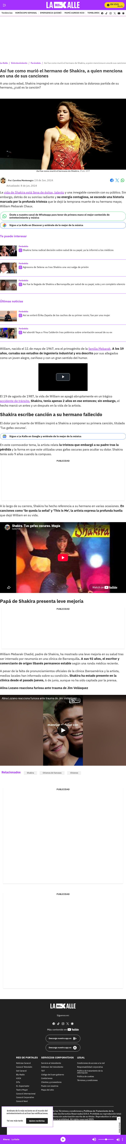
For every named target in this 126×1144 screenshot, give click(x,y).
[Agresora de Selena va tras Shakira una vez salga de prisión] (8, 268)
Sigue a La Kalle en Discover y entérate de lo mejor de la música (46, 225)
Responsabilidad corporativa (90, 1067)
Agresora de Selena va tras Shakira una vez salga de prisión (56, 267)
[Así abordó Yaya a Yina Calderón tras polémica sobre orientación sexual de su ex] (8, 333)
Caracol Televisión (24, 1067)
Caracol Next (22, 1101)
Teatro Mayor (22, 1090)
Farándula (36, 63)
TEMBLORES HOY (95, 13)
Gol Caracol (21, 1071)
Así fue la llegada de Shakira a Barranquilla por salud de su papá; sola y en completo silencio (74, 284)
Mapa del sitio (47, 1090)
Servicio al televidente (51, 1063)
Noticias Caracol (23, 1063)
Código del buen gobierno (52, 1075)
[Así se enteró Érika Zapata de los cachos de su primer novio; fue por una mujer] (8, 316)
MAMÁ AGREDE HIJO (74, 13)
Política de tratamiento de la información (90, 1072)
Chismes (74, 773)
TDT (43, 1071)
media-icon (63, 1139)
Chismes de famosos (52, 773)
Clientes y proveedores (51, 1082)
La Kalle (4, 63)
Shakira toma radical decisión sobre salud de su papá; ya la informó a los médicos (68, 250)
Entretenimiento (19, 63)
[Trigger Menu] (4, 5)
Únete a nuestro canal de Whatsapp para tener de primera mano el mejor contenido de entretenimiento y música (59, 216)
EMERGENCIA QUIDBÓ (50, 13)
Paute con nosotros (49, 1086)
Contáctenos (46, 1078)
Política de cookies (85, 1077)
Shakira (30, 773)
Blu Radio (20, 1075)
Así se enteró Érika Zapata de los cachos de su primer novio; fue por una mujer (66, 315)
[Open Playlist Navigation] (122, 1139)
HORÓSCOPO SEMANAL (26, 13)
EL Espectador (22, 1086)
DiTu (18, 1082)
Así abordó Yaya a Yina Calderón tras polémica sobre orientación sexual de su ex (67, 332)
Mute (94, 1139)
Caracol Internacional (25, 1094)
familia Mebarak (100, 349)
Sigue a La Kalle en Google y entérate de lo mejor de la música (45, 436)
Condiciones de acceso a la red (91, 1063)
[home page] (63, 5)
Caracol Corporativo (25, 1098)
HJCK (18, 1078)
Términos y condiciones (87, 1080)
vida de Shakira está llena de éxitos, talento (34, 192)
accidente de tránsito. (15, 401)
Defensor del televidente (52, 1067)
